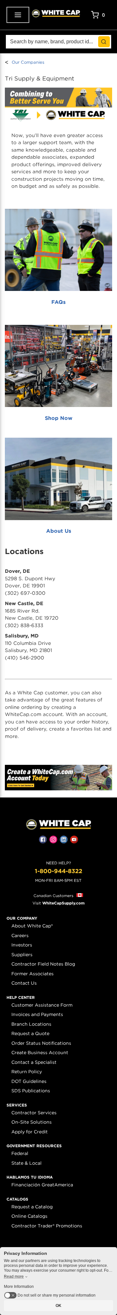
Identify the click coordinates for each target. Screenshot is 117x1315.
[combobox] (58, 41)
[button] (21, 918)
